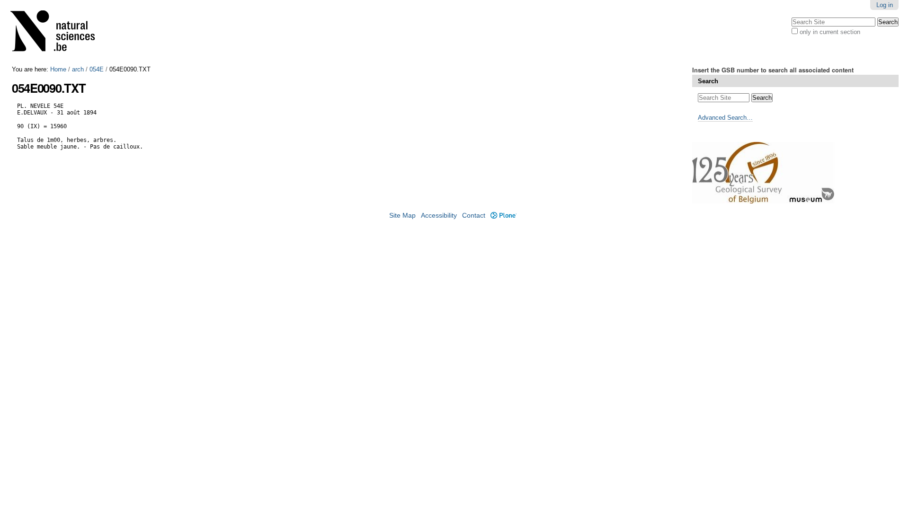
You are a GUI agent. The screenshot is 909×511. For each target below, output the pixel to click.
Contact (473, 215)
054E (96, 69)
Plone (503, 215)
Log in (884, 5)
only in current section (830, 31)
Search (708, 81)
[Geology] (58, 32)
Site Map (402, 215)
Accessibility (439, 215)
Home (58, 69)
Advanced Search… (725, 117)
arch (78, 69)
